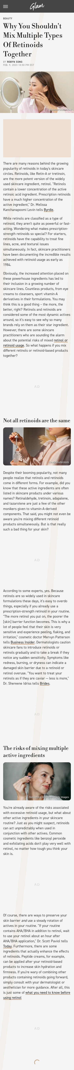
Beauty (7, 18)
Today (7, 946)
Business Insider (23, 642)
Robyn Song (14, 61)
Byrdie (48, 209)
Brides (44, 683)
